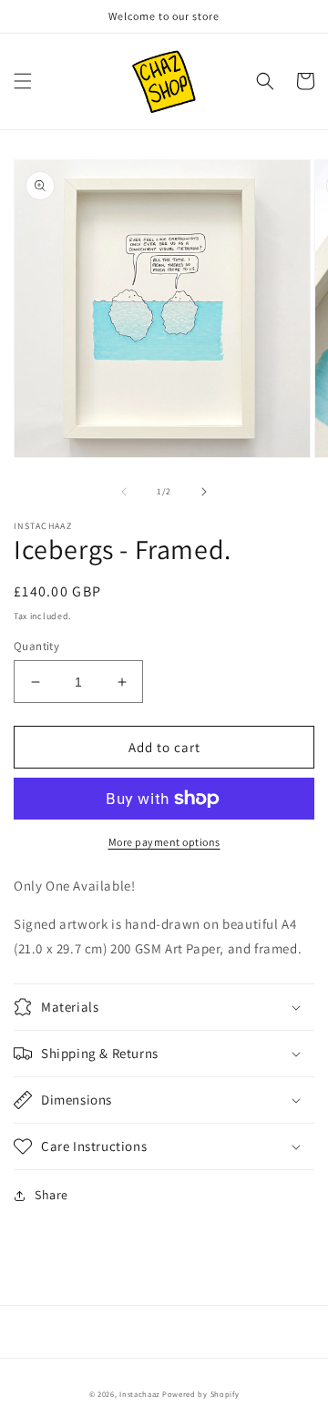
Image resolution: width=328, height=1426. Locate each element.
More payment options (164, 842)
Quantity (36, 646)
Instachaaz (139, 1394)
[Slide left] (124, 492)
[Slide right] (204, 492)
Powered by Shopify (201, 1394)
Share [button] (51, 1195)
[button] (23, 81)
